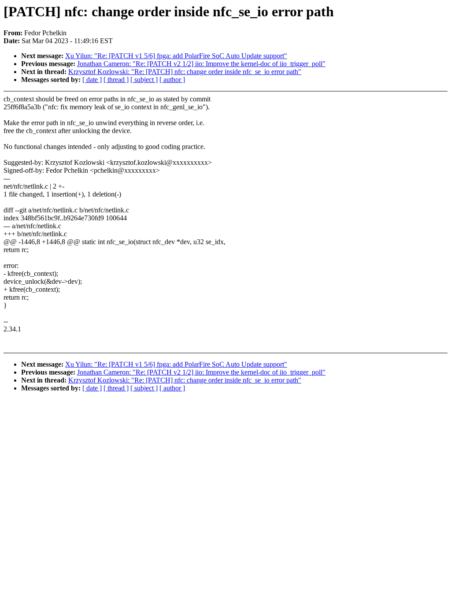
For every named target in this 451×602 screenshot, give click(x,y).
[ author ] (172, 79)
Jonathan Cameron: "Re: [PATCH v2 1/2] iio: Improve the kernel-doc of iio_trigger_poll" (201, 63)
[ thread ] (116, 79)
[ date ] (92, 79)
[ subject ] (144, 79)
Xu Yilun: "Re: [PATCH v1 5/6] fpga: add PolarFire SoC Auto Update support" (176, 55)
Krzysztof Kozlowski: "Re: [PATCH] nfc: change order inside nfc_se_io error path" (184, 71)
